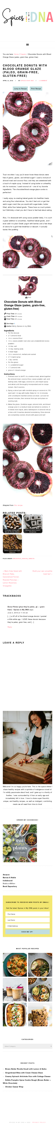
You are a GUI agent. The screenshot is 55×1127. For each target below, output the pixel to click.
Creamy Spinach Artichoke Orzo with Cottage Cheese (28, 1076)
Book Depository (10, 886)
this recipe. (18, 505)
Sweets (32, 558)
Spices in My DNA (27, 21)
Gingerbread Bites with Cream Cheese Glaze (24, 1072)
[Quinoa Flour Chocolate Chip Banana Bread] (40, 1025)
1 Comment (43, 80)
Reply (10, 627)
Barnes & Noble (9, 877)
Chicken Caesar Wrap (14, 1086)
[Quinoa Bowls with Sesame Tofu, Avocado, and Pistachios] (40, 1001)
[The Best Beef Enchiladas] (15, 1025)
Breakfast (17, 558)
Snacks (25, 558)
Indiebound (8, 880)
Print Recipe (36, 88)
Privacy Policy (39, 1122)
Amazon (6, 874)
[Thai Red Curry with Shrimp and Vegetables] (15, 976)
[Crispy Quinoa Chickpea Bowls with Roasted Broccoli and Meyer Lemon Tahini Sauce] (40, 976)
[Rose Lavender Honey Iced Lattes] (15, 1001)
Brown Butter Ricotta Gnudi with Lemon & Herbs (26, 1069)
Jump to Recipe (20, 88)
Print (29, 297)
